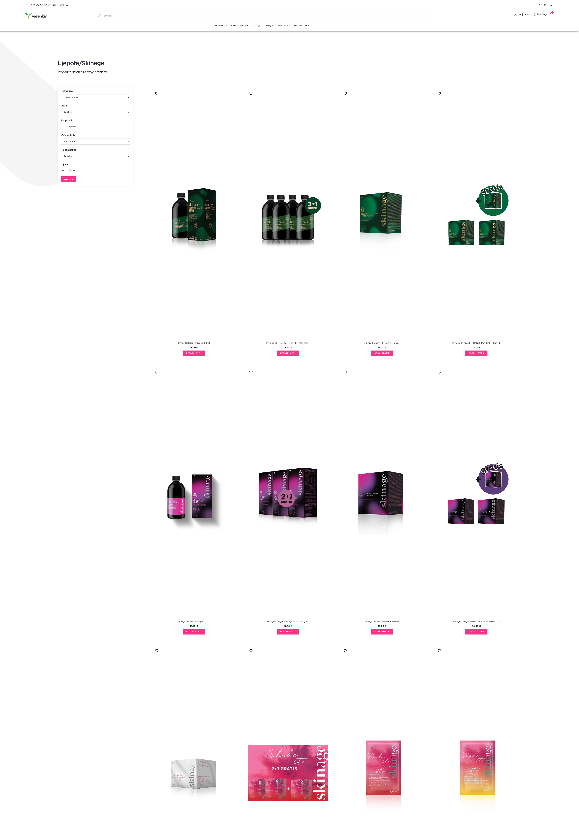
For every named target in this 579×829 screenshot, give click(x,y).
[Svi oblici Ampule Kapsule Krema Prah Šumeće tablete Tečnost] (95, 112)
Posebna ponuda (239, 25)
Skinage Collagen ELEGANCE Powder (382, 343)
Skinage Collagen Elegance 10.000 (194, 343)
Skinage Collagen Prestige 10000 (193, 622)
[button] (194, 353)
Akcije (257, 25)
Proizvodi (220, 25)
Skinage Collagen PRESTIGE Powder (382, 622)
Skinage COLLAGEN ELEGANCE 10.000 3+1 (288, 343)
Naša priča (282, 25)
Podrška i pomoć (302, 25)
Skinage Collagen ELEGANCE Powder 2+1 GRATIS (476, 343)
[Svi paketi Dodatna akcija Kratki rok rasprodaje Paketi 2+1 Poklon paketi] (95, 156)
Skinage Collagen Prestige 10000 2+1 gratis (288, 622)
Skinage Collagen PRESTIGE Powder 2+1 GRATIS (476, 622)
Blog (268, 25)
